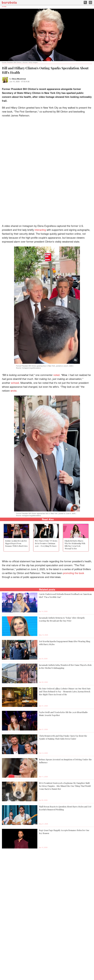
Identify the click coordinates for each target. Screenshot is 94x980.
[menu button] (90, 2)
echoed (15, 382)
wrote (14, 390)
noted (56, 375)
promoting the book (73, 573)
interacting (40, 230)
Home (4, 6)
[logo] (9, 2)
